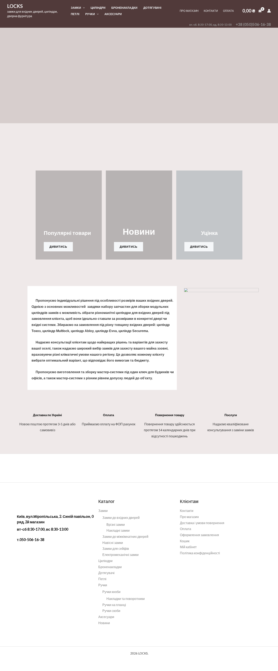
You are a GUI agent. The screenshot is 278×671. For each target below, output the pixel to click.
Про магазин (189, 10)
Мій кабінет (188, 547)
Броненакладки (124, 7)
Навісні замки (112, 542)
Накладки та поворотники (125, 599)
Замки (76, 7)
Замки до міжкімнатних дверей (125, 536)
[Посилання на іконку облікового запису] (269, 11)
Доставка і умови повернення (202, 523)
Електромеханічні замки (120, 555)
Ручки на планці (114, 605)
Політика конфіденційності (200, 553)
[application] (83, 7)
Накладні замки (118, 530)
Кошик (184, 541)
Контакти (211, 10)
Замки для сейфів (115, 548)
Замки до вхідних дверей (121, 517)
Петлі (75, 14)
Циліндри (98, 7)
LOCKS (15, 6)
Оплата (228, 10)
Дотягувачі (152, 7)
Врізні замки (115, 524)
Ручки (90, 14)
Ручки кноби (111, 592)
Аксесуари (113, 14)
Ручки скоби (111, 611)
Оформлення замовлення (199, 535)
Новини (104, 623)
